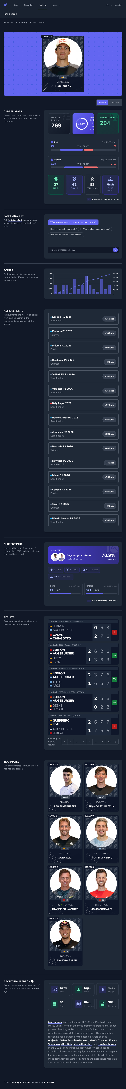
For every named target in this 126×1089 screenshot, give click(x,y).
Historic (115, 102)
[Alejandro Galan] (65, 934)
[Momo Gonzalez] (101, 883)
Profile (102, 102)
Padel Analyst (15, 220)
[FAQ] (32, 981)
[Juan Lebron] (63, 56)
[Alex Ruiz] (65, 832)
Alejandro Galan (65, 960)
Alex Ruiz (65, 857)
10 (109, 741)
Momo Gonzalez (101, 909)
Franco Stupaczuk (101, 806)
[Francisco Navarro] (65, 883)
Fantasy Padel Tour (21, 1082)
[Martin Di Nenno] (101, 832)
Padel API (49, 1082)
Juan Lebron (63, 86)
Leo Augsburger (65, 806)
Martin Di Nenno (101, 857)
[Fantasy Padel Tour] (5, 5)
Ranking (23, 22)
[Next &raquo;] (116, 742)
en (107, 5)
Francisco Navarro (65, 909)
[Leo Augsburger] (65, 780)
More (55, 5)
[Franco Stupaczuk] (101, 780)
